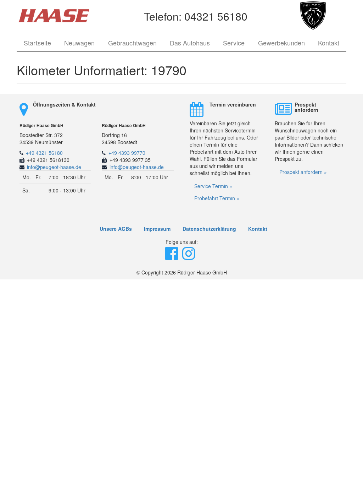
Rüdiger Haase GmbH (41, 125)
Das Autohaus (190, 42)
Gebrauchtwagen (132, 42)
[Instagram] (189, 256)
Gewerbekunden (281, 42)
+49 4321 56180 (44, 152)
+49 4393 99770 (126, 152)
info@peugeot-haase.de (54, 166)
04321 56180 (215, 16)
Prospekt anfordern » (303, 171)
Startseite (37, 42)
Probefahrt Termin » (216, 198)
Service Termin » (213, 186)
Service (234, 42)
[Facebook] (172, 256)
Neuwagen (79, 42)
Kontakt (328, 42)
